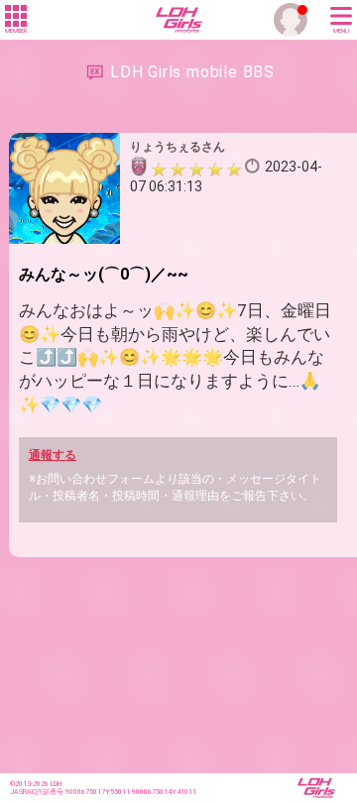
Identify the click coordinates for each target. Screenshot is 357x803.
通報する (52, 455)
